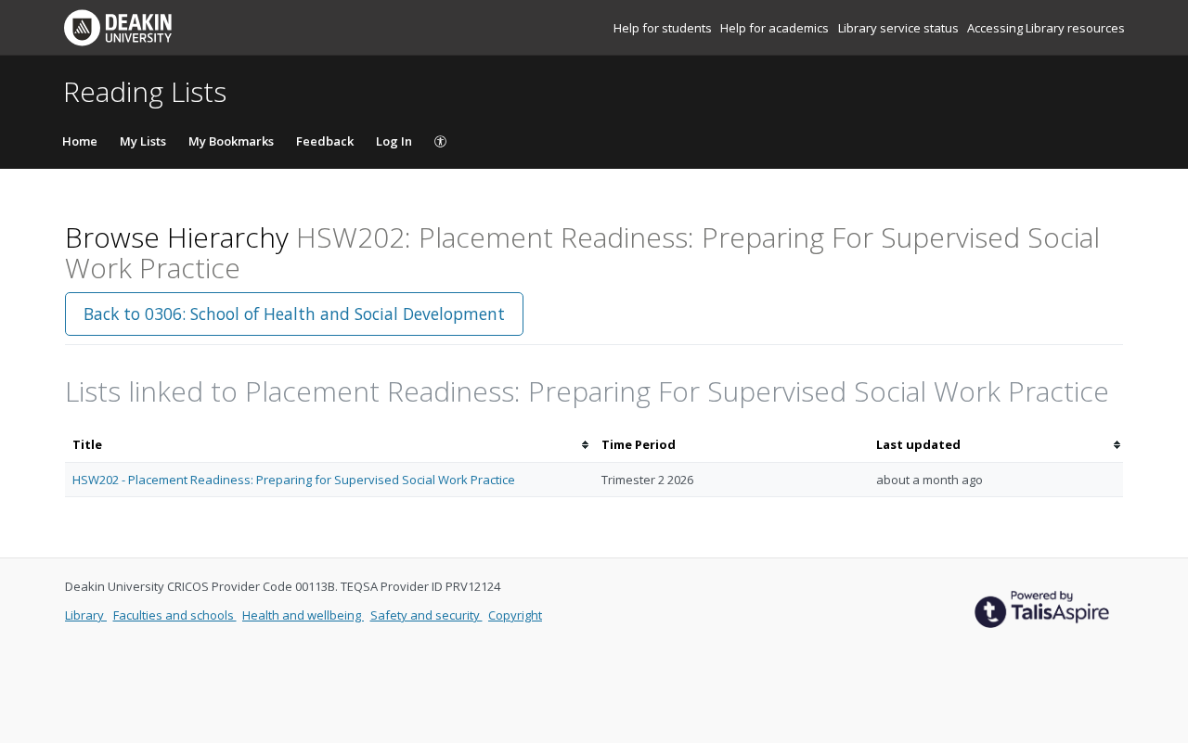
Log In (394, 141)
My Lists (143, 141)
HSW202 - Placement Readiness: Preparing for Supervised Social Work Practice (293, 479)
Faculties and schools (175, 615)
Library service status (900, 27)
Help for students (664, 27)
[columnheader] (329, 445)
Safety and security (426, 615)
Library (86, 615)
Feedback (325, 141)
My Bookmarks (231, 141)
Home (79, 141)
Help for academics (776, 27)
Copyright (515, 615)
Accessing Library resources (1046, 27)
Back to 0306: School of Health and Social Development (294, 313)
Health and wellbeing (303, 615)
